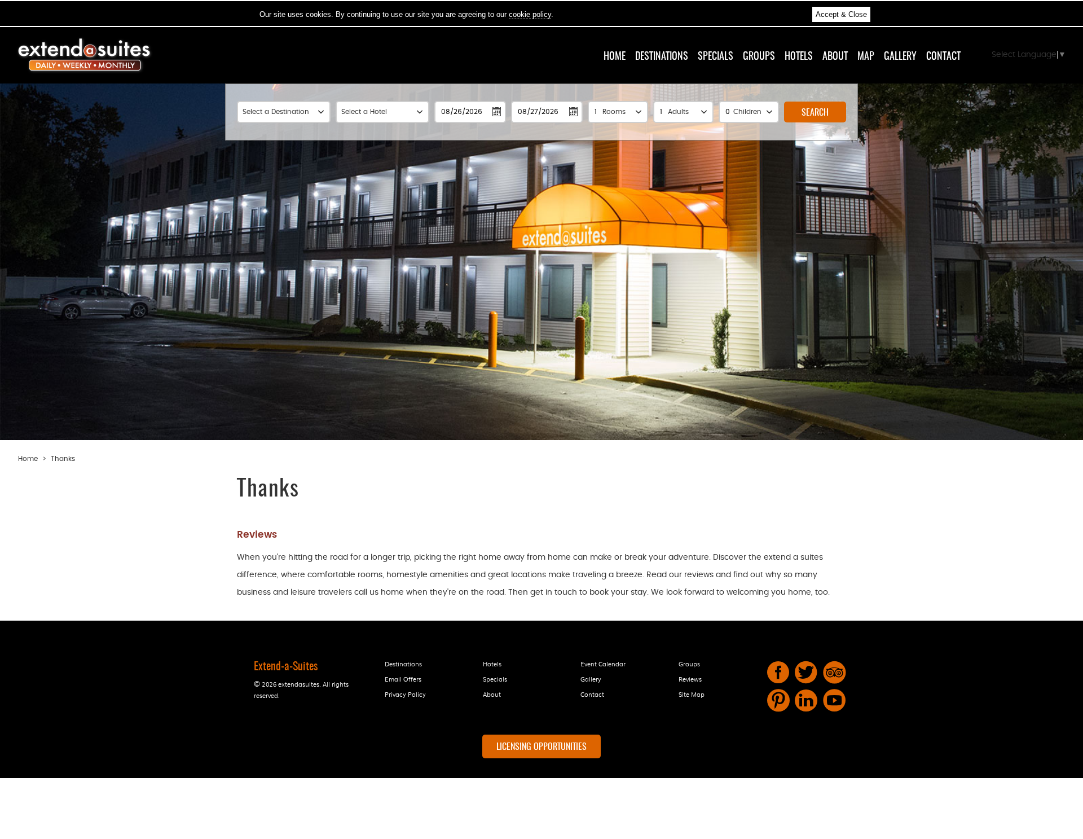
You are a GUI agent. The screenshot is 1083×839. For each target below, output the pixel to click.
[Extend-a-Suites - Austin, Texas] (84, 72)
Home (615, 57)
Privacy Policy (405, 694)
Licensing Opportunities (541, 747)
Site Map (692, 694)
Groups (759, 57)
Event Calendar (603, 663)
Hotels (799, 57)
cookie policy (530, 14)
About (835, 57)
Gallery (900, 57)
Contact (943, 57)
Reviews (690, 678)
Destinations (661, 57)
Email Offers (403, 678)
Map (865, 57)
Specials (715, 57)
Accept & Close (841, 14)
